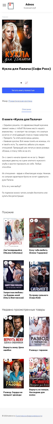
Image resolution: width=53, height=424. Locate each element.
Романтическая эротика (20, 101)
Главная (5, 17)
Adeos (30, 4)
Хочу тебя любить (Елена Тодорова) (38, 251)
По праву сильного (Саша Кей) (38, 296)
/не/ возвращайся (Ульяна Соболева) (12, 251)
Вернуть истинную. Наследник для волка (39, 392)
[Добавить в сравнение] (26, 82)
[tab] (26, 109)
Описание (26, 109)
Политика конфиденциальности (29, 416)
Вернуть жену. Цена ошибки (13, 348)
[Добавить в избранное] (21, 82)
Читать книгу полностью (23, 90)
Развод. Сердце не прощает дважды (12, 393)
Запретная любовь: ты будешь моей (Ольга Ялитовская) (13, 295)
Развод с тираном (38, 350)
